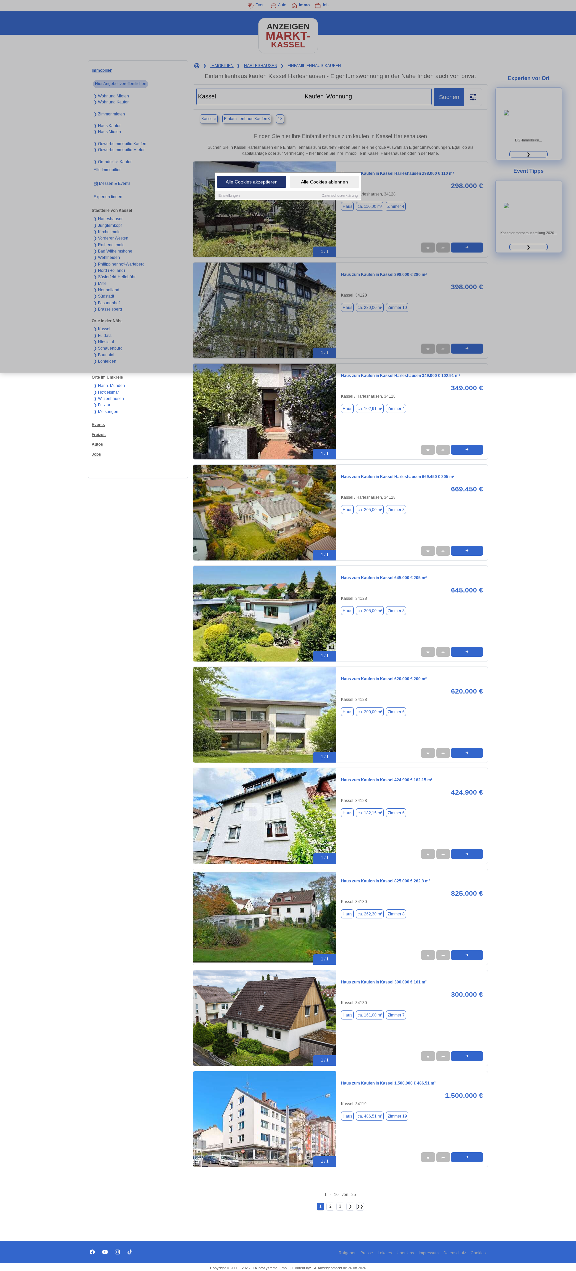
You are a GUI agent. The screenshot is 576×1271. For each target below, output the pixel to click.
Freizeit (99, 434)
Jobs (96, 454)
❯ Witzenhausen (109, 398)
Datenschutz (454, 1253)
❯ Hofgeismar (106, 392)
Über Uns (405, 1253)
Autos (97, 444)
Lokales (385, 1253)
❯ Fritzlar (102, 405)
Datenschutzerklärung (340, 195)
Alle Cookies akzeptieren (252, 181)
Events (98, 424)
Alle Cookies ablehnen (324, 181)
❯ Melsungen (106, 411)
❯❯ (360, 1206)
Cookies (478, 1253)
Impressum (429, 1253)
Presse (366, 1253)
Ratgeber (347, 1253)
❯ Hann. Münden (109, 385)
